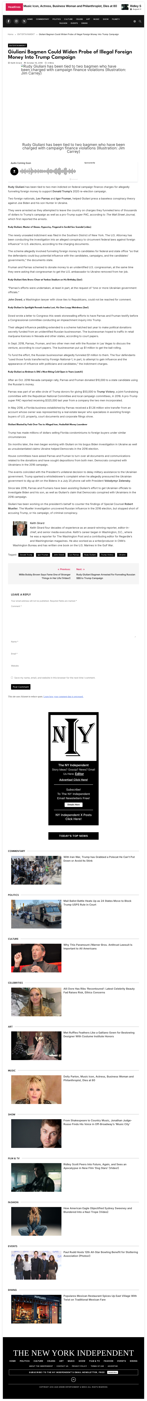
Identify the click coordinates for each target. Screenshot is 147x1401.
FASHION (63, 23)
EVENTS (74, 23)
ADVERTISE (113, 1366)
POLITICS (57, 19)
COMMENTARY (42, 19)
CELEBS (79, 19)
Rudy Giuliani (90, 555)
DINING (84, 23)
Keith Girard (16, 63)
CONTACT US (62, 1366)
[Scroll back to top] (73, 1379)
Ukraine (122, 555)
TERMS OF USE (97, 1366)
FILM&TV (116, 19)
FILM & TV (94, 1361)
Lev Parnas (74, 555)
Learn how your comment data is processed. (63, 696)
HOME (30, 19)
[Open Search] (140, 21)
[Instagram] (16, 21)
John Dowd (59, 555)
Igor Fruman (43, 555)
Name (14, 641)
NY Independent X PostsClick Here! (74, 817)
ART (88, 19)
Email (14, 653)
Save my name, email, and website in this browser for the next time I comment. (54, 678)
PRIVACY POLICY (79, 1366)
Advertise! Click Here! (73, 779)
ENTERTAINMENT (17, 45)
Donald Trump (26, 555)
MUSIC (96, 19)
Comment (16, 606)
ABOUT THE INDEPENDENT (41, 1366)
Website (15, 665)
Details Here (112, 1372)
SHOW (106, 19)
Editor (79, 774)
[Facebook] (8, 21)
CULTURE (68, 19)
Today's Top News (73, 835)
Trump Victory (107, 555)
